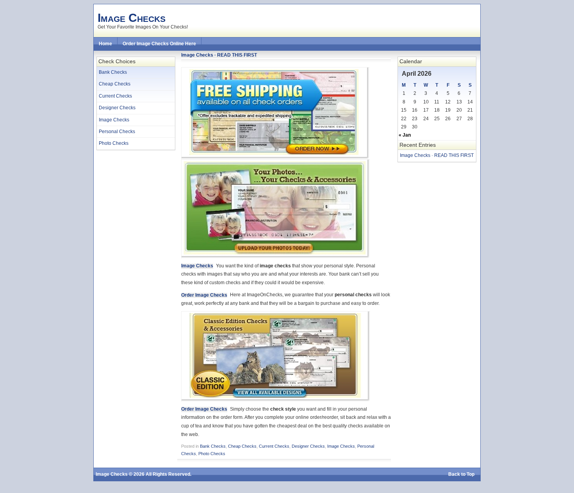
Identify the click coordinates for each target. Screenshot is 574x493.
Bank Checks (113, 72)
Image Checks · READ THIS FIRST (437, 155)
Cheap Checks (114, 84)
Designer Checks (117, 107)
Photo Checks (113, 143)
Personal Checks (117, 131)
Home (105, 43)
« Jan (405, 135)
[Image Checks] (275, 157)
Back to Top (461, 474)
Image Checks (132, 17)
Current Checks (115, 96)
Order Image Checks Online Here (159, 43)
